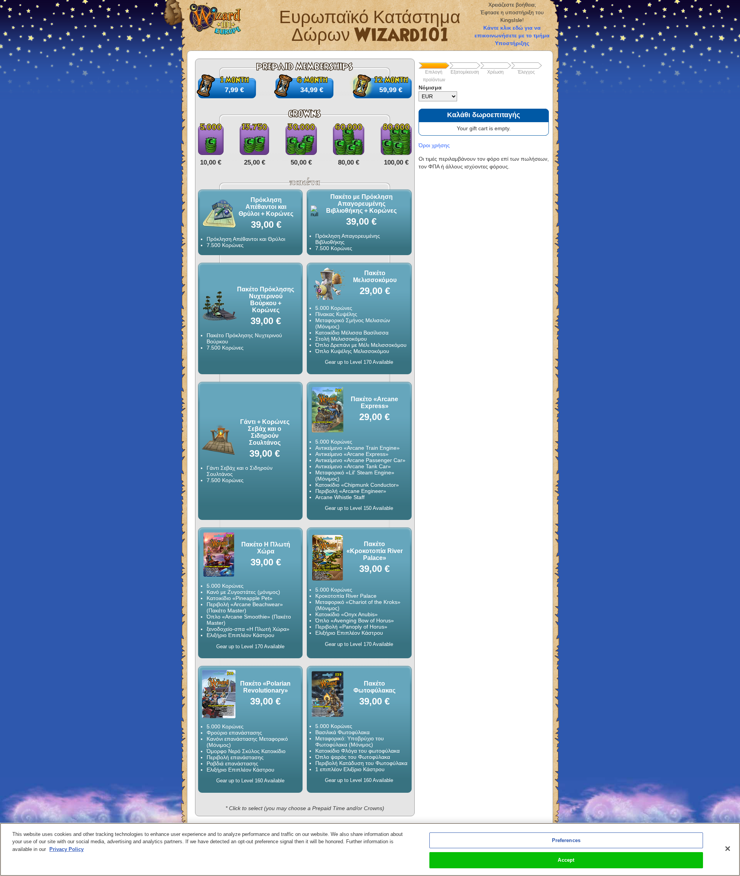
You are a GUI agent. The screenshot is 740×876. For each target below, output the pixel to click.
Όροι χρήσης (434, 145)
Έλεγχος (526, 72)
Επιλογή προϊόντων (434, 75)
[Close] (727, 848)
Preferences (566, 840)
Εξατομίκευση (465, 72)
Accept (566, 860)
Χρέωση (495, 72)
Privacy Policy (66, 849)
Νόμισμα (430, 87)
